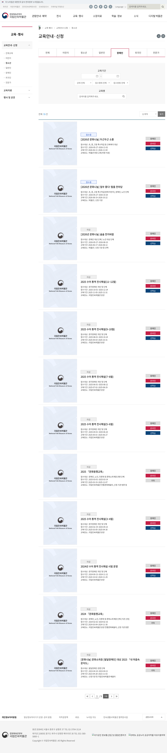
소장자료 (97, 16)
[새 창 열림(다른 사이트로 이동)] (145, 735)
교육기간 (102, 70)
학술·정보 (117, 16)
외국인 (8, 77)
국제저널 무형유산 (57, 6)
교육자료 (8, 90)
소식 (136, 16)
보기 (161, 114)
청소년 (8, 62)
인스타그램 (91, 7)
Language (119, 6)
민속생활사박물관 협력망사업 (115, 717)
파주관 (5, 6)
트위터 (110, 7)
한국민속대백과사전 (29, 6)
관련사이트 (150, 717)
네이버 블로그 (105, 7)
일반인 (8, 67)
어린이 (8, 58)
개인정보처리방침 (9, 717)
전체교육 (9, 53)
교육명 (102, 90)
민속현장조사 (44, 6)
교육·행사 (78, 16)
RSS (77, 717)
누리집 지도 (91, 717)
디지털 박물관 (155, 16)
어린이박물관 (15, 6)
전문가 (8, 82)
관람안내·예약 (39, 16)
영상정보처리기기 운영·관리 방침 (38, 717)
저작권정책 (63, 717)
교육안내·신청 (10, 45)
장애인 (8, 72)
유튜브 (96, 7)
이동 (105, 696)
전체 (47, 52)
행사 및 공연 (9, 97)
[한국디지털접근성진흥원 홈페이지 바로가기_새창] (109, 735)
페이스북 (100, 7)
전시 (58, 16)
